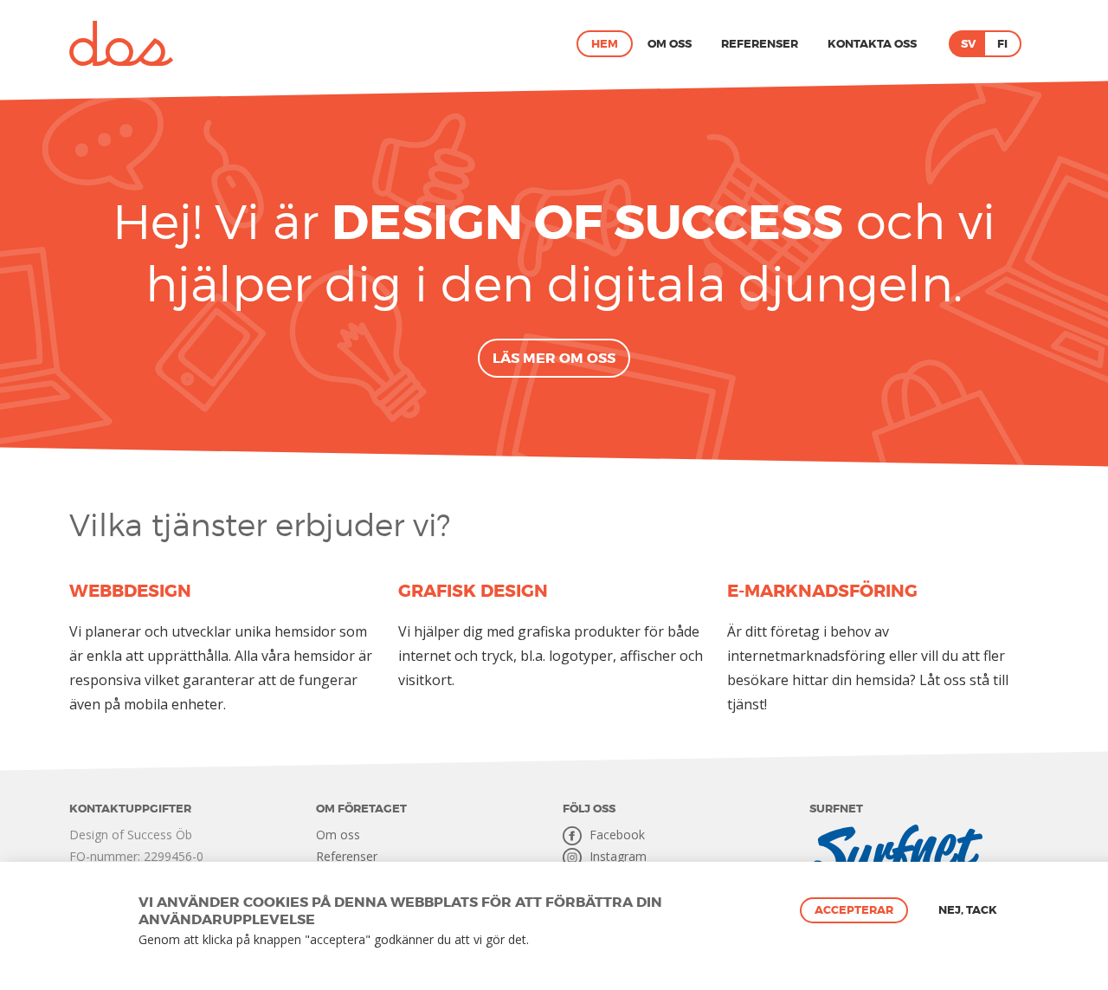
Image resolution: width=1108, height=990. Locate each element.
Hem (604, 43)
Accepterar (854, 910)
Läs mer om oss (554, 358)
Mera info (554, 940)
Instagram (616, 856)
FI (1002, 43)
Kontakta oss (872, 43)
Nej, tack (967, 910)
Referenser (759, 43)
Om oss (669, 43)
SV (968, 43)
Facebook (615, 834)
